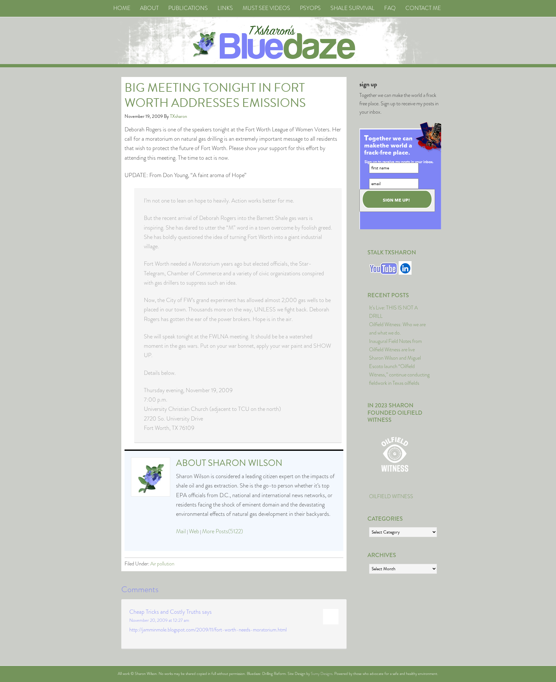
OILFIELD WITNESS (391, 496)
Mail (181, 531)
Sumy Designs (321, 674)
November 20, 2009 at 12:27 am (159, 620)
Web (194, 531)
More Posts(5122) (222, 531)
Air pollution (162, 563)
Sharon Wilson (245, 462)
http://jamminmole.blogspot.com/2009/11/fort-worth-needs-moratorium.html (208, 629)
